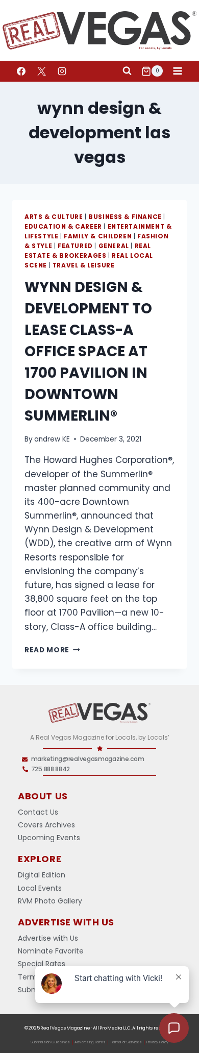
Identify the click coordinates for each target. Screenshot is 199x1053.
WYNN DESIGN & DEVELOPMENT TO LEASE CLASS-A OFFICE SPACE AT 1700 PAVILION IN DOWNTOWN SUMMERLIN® (88, 351)
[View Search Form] (127, 71)
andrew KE (52, 439)
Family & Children (98, 236)
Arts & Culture (53, 217)
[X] (41, 71)
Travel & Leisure (84, 265)
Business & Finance (125, 217)
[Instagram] (61, 71)
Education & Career (63, 227)
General (113, 246)
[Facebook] (21, 71)
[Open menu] (177, 71)
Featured (75, 246)
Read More (52, 650)
